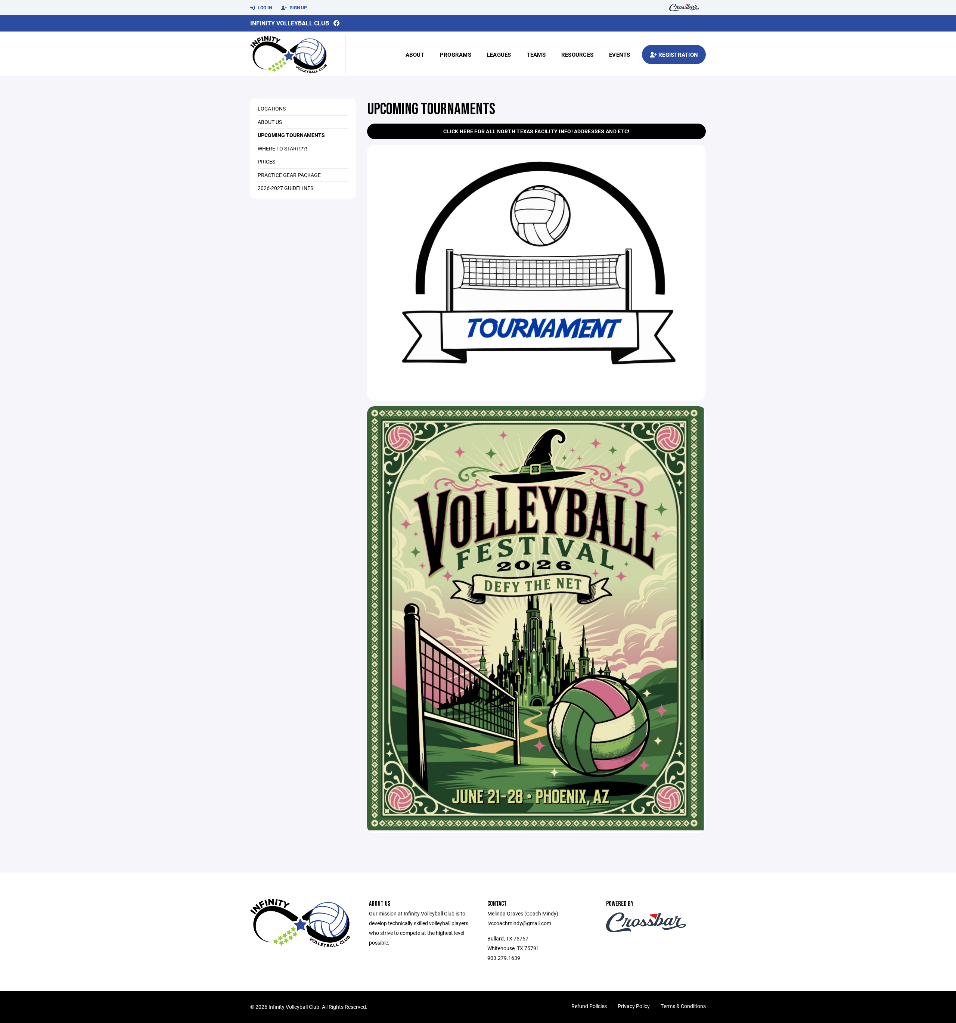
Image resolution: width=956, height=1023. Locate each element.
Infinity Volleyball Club (289, 23)
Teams (536, 54)
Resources (577, 54)
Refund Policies (589, 1006)
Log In (264, 7)
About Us (270, 121)
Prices (266, 161)
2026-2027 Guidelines (285, 188)
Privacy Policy (634, 1006)
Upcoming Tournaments (291, 135)
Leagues (499, 54)
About (415, 54)
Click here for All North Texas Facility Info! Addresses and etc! (536, 131)
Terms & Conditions (683, 1006)
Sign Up (298, 7)
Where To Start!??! (282, 148)
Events (619, 54)
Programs (455, 54)
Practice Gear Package (289, 174)
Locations (272, 108)
